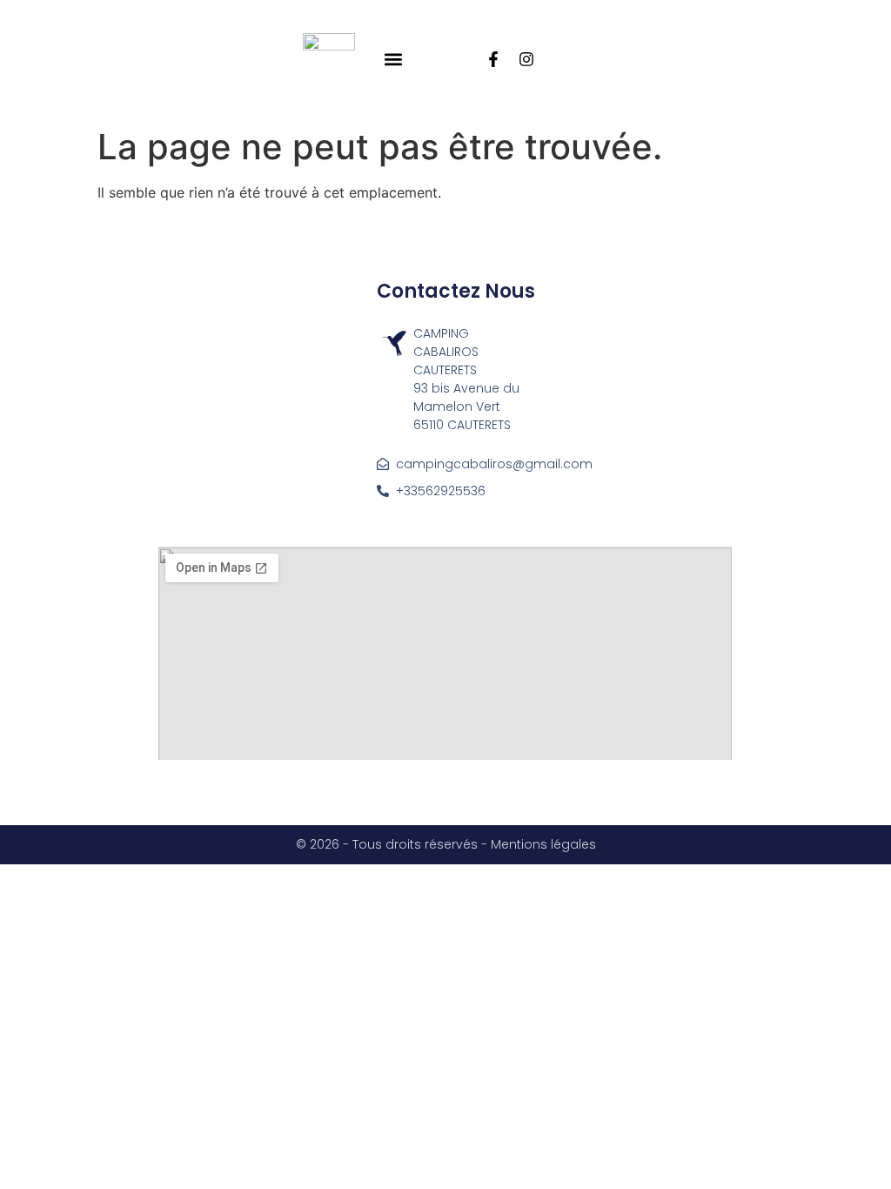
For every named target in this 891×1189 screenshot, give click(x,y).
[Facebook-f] (493, 59)
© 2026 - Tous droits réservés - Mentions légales (446, 844)
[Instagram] (526, 59)
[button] (393, 59)
